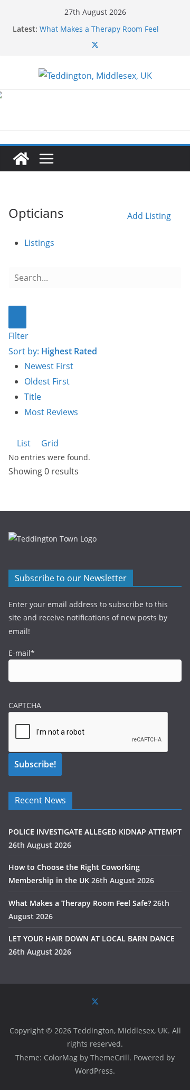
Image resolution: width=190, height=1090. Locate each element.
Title (32, 396)
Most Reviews (51, 412)
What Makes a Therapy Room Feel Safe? (79, 903)
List (23, 443)
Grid (49, 443)
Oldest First (47, 381)
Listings (39, 243)
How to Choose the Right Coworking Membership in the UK (102, 24)
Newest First (48, 366)
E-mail (21, 653)
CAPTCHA (24, 705)
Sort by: (52, 351)
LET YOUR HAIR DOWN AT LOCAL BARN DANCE (91, 938)
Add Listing (149, 216)
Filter (18, 336)
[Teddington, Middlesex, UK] (21, 158)
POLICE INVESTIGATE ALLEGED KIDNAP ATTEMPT (95, 832)
